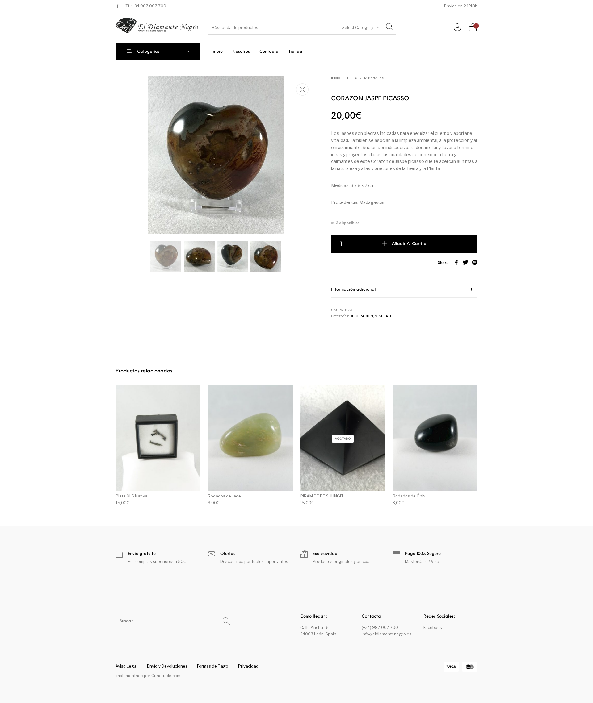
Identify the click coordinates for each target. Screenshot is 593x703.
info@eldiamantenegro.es (386, 633)
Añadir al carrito (409, 244)
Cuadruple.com (165, 675)
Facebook (432, 627)
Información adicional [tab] (353, 290)
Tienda (352, 78)
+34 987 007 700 (149, 5)
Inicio (335, 78)
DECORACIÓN (361, 316)
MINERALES (374, 78)
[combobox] (360, 27)
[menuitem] (217, 51)
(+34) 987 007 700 (380, 627)
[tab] (404, 289)
